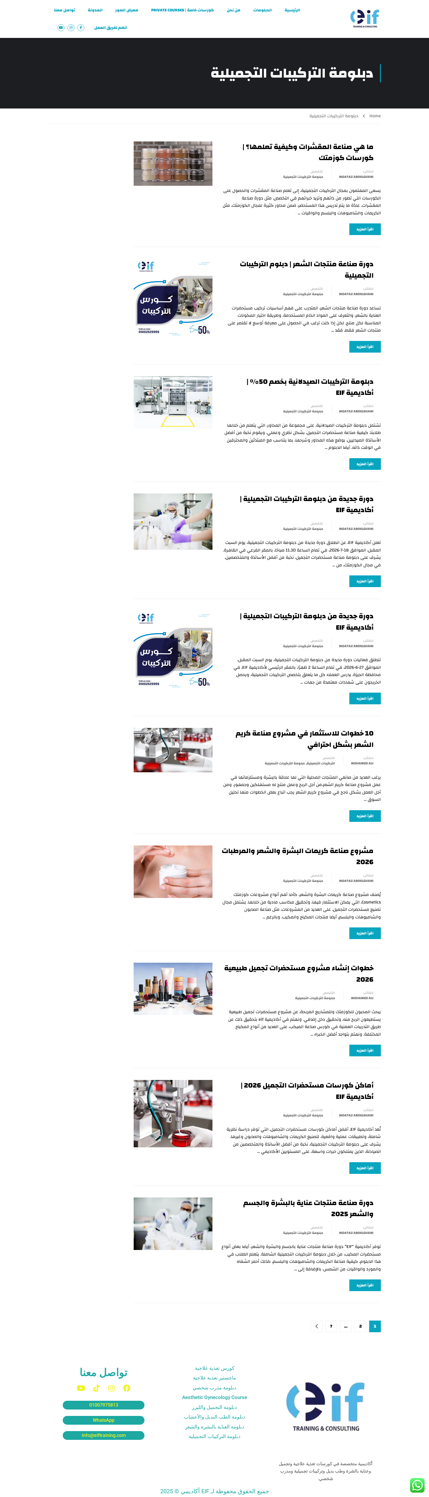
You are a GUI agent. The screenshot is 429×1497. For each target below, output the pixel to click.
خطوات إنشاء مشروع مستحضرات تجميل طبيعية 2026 (299, 974)
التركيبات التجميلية (321, 763)
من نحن (233, 10)
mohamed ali (362, 763)
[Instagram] (111, 1388)
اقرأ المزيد (365, 229)
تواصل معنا (64, 10)
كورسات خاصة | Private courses (182, 10)
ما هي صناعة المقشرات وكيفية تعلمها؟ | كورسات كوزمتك (308, 152)
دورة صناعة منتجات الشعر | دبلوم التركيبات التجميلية (307, 270)
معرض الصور (126, 10)
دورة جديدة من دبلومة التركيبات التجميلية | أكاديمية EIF (307, 504)
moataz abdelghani (356, 176)
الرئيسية (292, 10)
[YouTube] (81, 1388)
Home (375, 116)
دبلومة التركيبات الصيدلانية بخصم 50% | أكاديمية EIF (310, 387)
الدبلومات (262, 10)
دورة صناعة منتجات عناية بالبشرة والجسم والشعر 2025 (308, 1208)
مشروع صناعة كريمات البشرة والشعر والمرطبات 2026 (298, 856)
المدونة (95, 10)
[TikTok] (96, 1388)
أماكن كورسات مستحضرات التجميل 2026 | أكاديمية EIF (307, 1091)
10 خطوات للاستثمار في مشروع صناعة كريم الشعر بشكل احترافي (305, 739)
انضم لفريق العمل (110, 27)
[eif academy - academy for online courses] (365, 19)
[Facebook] (126, 1388)
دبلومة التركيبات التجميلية (303, 176)
